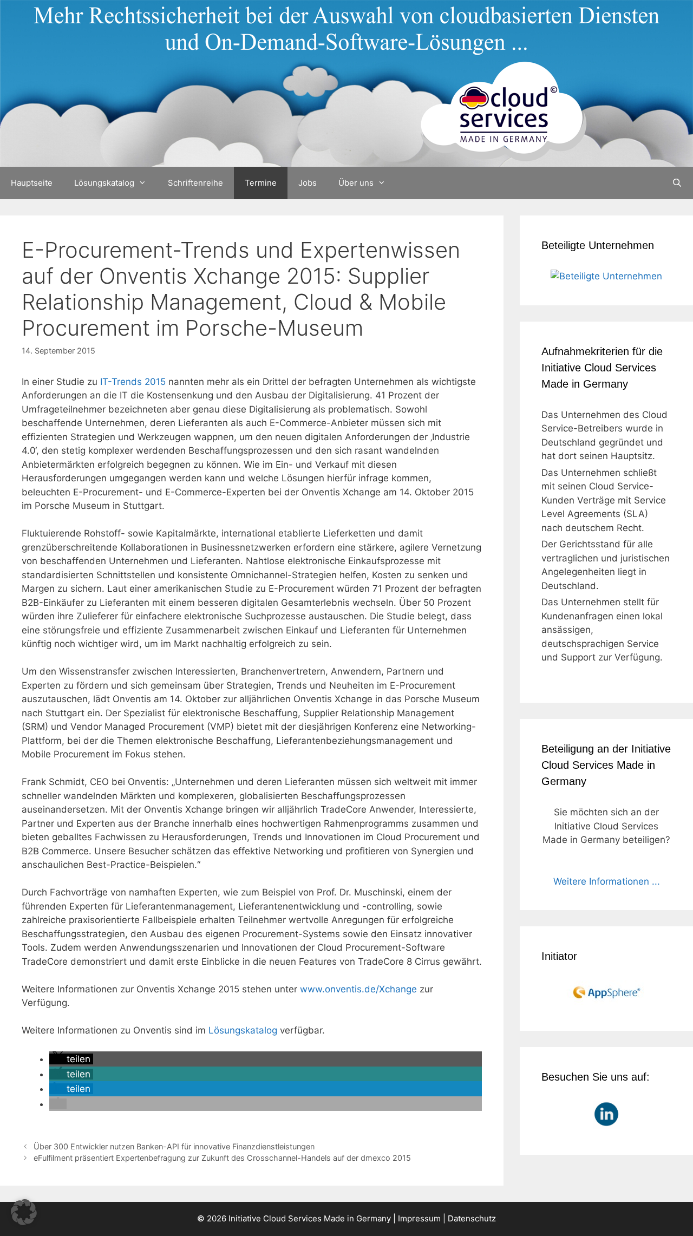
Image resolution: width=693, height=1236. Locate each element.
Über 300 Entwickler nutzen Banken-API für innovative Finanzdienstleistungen (174, 1146)
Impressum (419, 1218)
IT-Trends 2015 (133, 381)
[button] (71, 1059)
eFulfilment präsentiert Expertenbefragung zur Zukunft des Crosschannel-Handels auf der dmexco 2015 (222, 1157)
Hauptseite (32, 183)
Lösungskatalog (104, 183)
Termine (261, 183)
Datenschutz (472, 1218)
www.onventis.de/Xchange (358, 989)
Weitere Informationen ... (606, 881)
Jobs (307, 183)
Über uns (356, 183)
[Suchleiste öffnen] (677, 183)
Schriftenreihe (195, 183)
